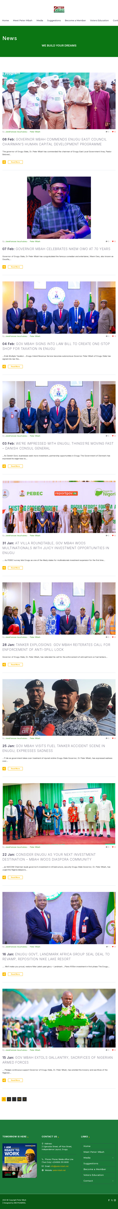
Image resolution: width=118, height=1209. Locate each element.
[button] (4, 162)
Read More (15, 162)
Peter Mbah (35, 132)
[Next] (24, 1099)
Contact (88, 1181)
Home (5, 20)
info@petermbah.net (59, 1166)
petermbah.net (59, 1170)
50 (19, 1099)
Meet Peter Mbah (22, 20)
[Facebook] (109, 1200)
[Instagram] (115, 1200)
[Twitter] (112, 1200)
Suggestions (54, 20)
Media (40, 20)
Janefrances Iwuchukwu (16, 132)
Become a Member (75, 20)
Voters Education (99, 20)
